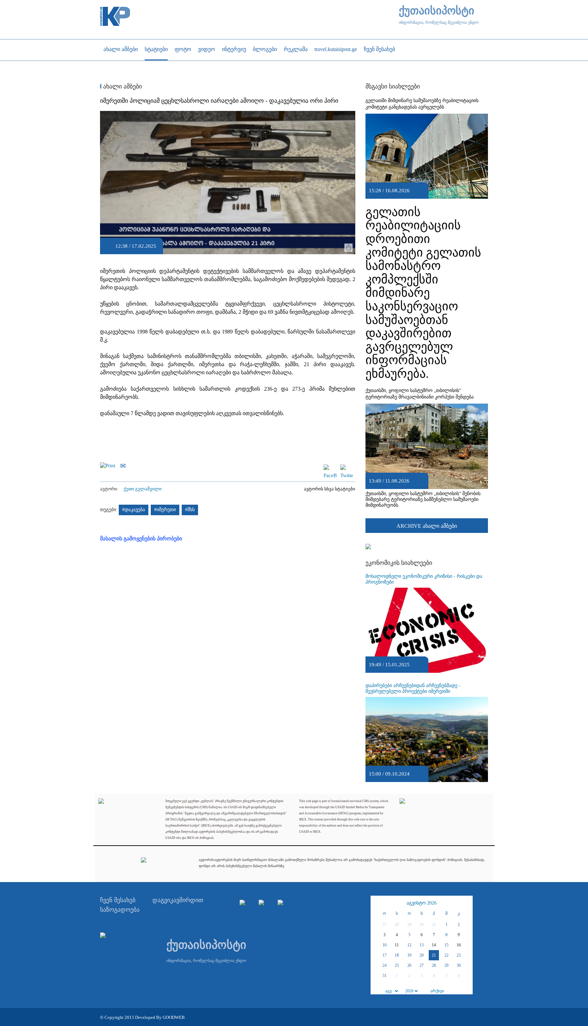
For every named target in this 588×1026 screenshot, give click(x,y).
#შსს (190, 509)
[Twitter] (347, 467)
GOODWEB (174, 1017)
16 (459, 945)
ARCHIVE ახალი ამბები (426, 526)
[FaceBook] (330, 467)
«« (376, 903)
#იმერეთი (165, 509)
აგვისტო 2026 (422, 903)
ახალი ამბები (121, 86)
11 (397, 945)
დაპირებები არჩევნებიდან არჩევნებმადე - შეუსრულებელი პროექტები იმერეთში (412, 688)
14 (434, 945)
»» (466, 903)
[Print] (109, 465)
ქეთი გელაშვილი (143, 488)
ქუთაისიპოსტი (436, 11)
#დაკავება (133, 509)
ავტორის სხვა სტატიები (329, 488)
